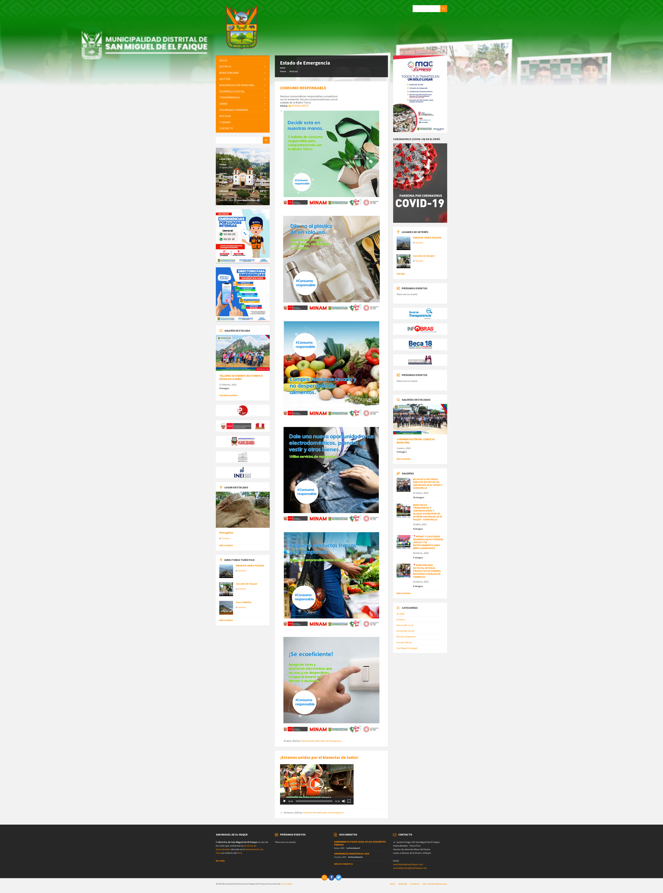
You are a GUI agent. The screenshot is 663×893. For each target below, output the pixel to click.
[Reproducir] (284, 801)
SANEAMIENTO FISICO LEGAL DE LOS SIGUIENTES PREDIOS (360, 843)
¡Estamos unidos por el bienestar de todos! (319, 757)
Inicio (392, 883)
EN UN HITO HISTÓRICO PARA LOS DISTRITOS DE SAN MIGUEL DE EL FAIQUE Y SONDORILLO (428, 483)
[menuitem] (242, 61)
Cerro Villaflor (244, 602)
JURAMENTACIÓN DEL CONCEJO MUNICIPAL (416, 441)
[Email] (324, 878)
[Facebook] (331, 878)
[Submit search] (443, 8)
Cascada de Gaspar (246, 583)
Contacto (415, 883)
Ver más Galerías (228, 395)
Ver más (401, 274)
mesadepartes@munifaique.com (410, 868)
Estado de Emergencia (329, 740)
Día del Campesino (406, 636)
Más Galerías (404, 459)
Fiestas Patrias (404, 642)
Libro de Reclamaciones (434, 883)
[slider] (314, 801)
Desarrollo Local (405, 625)
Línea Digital (286, 883)
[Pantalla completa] (349, 801)
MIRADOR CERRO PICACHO (250, 565)
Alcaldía (401, 613)
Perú (239, 852)
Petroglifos (226, 532)
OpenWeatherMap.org (248, 200)
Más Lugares (226, 545)
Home (283, 71)
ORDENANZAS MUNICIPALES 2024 (351, 853)
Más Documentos (343, 864)
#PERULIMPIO (300, 105)
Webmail (402, 883)
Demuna (401, 619)
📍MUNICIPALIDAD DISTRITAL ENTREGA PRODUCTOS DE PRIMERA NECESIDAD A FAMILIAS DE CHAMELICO (427, 571)
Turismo (226, 538)
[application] (317, 784)
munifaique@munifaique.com (408, 864)
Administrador (308, 740)
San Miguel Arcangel (407, 648)
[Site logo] (242, 48)
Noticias (294, 71)
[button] (317, 784)
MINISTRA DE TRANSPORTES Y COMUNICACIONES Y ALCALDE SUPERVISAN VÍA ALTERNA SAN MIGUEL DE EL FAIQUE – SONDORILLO (427, 512)
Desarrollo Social (405, 630)
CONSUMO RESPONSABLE (303, 87)
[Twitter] (339, 878)
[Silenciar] (343, 801)
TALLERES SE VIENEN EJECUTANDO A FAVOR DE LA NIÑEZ (241, 377)
